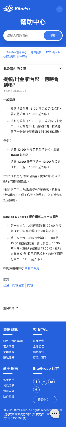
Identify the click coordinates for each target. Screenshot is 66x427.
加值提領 (36, 52)
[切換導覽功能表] (59, 9)
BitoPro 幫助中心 (17, 52)
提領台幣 (18, 285)
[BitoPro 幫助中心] (16, 11)
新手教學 (8, 380)
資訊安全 (8, 391)
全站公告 (38, 346)
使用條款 (8, 352)
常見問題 (8, 385)
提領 (30, 285)
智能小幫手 (40, 357)
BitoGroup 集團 (13, 341)
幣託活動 (38, 341)
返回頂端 (9, 308)
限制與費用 (32, 268)
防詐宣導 (8, 396)
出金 (6, 285)
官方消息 (8, 346)
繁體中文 (44, 399)
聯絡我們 (38, 352)
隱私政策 (8, 357)
